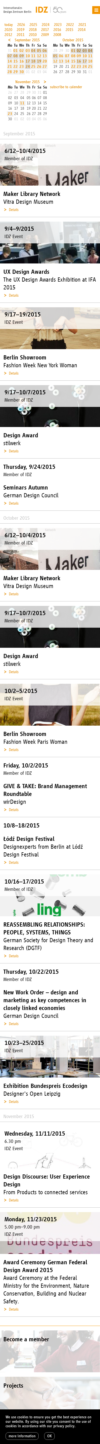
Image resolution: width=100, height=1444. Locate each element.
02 (21, 51)
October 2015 (72, 40)
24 (28, 66)
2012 (8, 35)
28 (10, 72)
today (8, 25)
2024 (45, 25)
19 (39, 61)
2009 (45, 35)
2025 (33, 25)
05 (39, 51)
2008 (57, 35)
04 (33, 51)
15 (15, 61)
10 (28, 56)
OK (49, 1436)
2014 (82, 30)
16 (21, 61)
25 (33, 66)
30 (21, 72)
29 (15, 72)
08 (15, 56)
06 (44, 51)
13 (44, 56)
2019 (20, 30)
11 (33, 56)
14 (10, 61)
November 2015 (27, 82)
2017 (45, 30)
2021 (82, 25)
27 (44, 66)
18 (33, 61)
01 (15, 51)
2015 (69, 30)
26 (39, 66)
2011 (20, 35)
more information (22, 1436)
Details (14, 210)
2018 (33, 30)
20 (44, 61)
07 (10, 56)
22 (15, 66)
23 (21, 66)
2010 (33, 35)
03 (28, 51)
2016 (57, 30)
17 (28, 61)
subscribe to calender (66, 87)
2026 (21, 25)
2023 (58, 25)
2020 (8, 30)
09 (21, 56)
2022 (70, 25)
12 (39, 56)
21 (10, 66)
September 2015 (27, 40)
